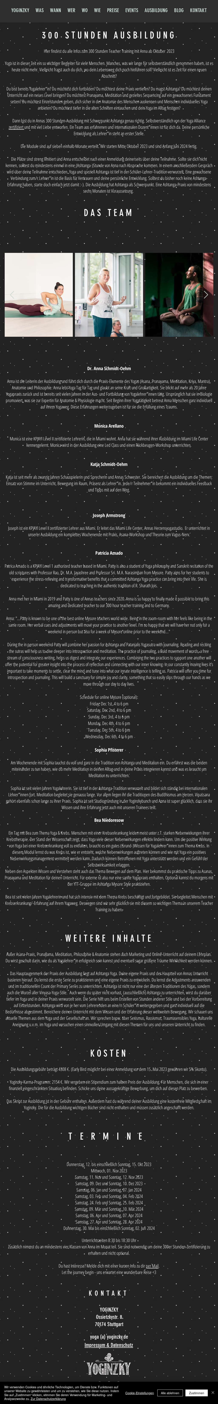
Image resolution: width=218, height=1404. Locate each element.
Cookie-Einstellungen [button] (139, 1393)
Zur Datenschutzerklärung (48, 1399)
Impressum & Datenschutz (109, 1345)
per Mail (152, 1265)
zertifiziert (16, 127)
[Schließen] (212, 1393)
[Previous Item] (12, 295)
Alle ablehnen (170, 1393)
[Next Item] (206, 295)
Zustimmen (196, 1393)
